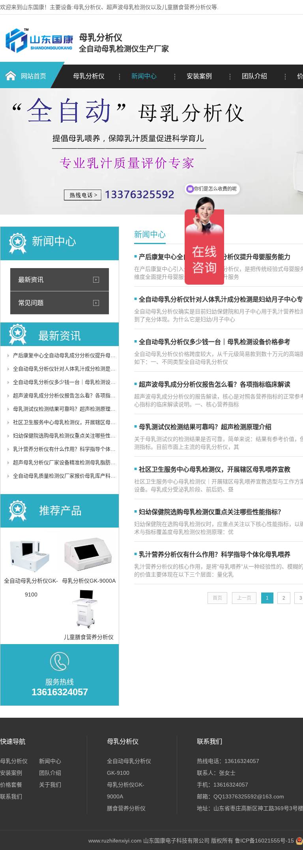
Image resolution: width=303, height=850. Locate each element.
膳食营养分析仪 (126, 808)
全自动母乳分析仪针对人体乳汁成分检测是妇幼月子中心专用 (82, 369)
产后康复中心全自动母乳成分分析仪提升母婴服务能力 (74, 355)
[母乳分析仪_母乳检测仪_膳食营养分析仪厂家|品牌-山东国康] (38, 52)
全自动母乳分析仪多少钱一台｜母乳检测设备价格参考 (74, 382)
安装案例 (199, 76)
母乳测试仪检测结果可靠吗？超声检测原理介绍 (67, 409)
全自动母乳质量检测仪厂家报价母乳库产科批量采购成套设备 (82, 476)
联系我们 (11, 796)
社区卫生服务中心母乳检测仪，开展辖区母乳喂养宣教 (74, 422)
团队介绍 (254, 76)
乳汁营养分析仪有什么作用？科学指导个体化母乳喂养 (74, 449)
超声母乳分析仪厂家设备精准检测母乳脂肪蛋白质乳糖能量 (79, 462)
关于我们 (50, 784)
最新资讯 (30, 279)
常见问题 (30, 302)
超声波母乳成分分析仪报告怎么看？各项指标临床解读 (74, 395)
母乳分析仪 (89, 76)
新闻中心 (144, 76)
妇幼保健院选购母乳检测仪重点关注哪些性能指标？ (72, 436)
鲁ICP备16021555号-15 (264, 840)
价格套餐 (11, 784)
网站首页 (33, 76)
